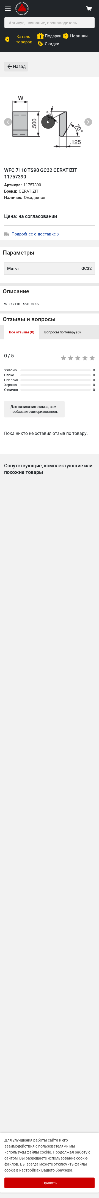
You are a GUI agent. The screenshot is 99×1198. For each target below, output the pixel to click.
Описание (16, 291)
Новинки (79, 36)
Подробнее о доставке (34, 234)
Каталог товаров (24, 39)
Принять (49, 1183)
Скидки (52, 43)
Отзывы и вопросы (29, 319)
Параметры (18, 252)
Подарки (53, 36)
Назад (19, 66)
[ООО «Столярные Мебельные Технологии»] (22, 14)
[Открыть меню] (7, 8)
